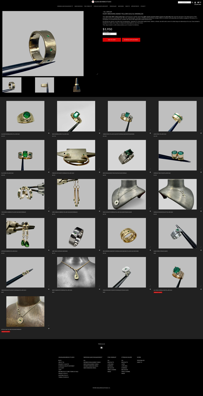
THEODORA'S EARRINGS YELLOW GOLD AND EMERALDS (13, 212)
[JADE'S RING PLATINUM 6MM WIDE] (76, 233)
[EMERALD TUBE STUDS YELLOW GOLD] (177, 155)
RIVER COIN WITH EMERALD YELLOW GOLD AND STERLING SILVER (117, 212)
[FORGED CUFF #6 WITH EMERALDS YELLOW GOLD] (76, 155)
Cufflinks (110, 364)
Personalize (113, 6)
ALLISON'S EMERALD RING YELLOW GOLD (10, 134)
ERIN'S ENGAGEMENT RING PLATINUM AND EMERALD (115, 173)
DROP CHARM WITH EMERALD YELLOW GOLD (62, 290)
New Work (121, 6)
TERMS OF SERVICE (63, 377)
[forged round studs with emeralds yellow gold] (25, 272)
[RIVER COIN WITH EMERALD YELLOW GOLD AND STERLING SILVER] (127, 194)
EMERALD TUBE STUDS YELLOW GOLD (162, 173)
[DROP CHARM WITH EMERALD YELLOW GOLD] (76, 272)
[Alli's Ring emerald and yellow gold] (177, 272)
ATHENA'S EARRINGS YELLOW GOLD (9, 251)
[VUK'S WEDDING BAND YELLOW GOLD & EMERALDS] (18, 85)
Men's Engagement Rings (91, 364)
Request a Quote (158, 292)
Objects (127, 6)
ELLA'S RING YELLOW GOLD (7, 173)
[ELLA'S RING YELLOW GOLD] (25, 155)
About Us (61, 362)
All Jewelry (108, 11)
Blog (59, 360)
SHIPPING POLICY (63, 375)
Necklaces (111, 368)
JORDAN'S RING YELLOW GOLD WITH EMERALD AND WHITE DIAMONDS (118, 134)
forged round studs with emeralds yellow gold (13, 290)
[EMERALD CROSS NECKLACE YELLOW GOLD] (177, 194)
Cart (60, 369)
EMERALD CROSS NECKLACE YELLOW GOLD (163, 212)
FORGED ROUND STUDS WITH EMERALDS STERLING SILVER (116, 290)
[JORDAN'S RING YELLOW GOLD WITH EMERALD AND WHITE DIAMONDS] (127, 116)
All (84, 360)
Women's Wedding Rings (91, 366)
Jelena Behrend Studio (103, 2)
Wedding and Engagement (64, 6)
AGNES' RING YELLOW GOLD (160, 134)
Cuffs (123, 364)
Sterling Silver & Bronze (100, 6)
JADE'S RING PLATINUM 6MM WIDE (60, 251)
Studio (142, 6)
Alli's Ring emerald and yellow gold (163, 290)
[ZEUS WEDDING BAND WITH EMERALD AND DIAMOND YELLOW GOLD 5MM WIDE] (127, 233)
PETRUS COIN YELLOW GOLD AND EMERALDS (11, 329)
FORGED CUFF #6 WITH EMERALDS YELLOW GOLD (63, 173)
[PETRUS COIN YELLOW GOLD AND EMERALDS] (25, 311)
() (200, 2)
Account (61, 368)
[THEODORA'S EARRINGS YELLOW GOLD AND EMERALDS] (25, 194)
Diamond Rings (79, 6)
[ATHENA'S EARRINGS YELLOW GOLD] (25, 233)
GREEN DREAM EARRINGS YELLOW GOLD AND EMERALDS (64, 212)
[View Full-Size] (48, 130)
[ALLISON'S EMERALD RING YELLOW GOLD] (25, 116)
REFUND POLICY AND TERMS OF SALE (68, 371)
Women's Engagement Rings (92, 362)
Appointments (135, 6)
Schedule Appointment (131, 39)
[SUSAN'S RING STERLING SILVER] (177, 233)
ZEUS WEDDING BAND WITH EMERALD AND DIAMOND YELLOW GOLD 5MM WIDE (121, 251)
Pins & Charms (112, 369)
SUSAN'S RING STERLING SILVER (161, 251)
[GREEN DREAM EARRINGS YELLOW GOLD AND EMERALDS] (76, 194)
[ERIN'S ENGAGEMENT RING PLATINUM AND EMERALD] (127, 155)
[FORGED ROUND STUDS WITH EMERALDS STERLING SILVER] (127, 272)
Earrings (110, 366)
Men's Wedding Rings (90, 368)
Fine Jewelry (87, 6)
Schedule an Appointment (66, 366)
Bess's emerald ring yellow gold (60, 134)
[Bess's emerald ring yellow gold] (76, 116)
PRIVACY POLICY (63, 373)
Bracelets (111, 362)
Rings (109, 371)
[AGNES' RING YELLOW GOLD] (177, 116)
